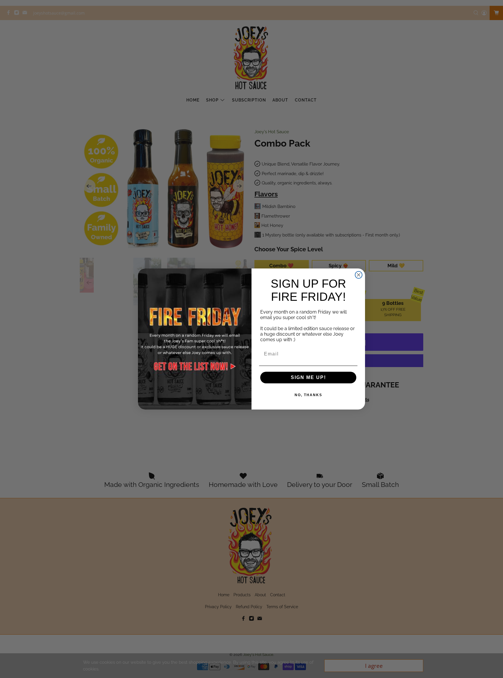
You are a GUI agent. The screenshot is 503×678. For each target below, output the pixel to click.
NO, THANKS (308, 395)
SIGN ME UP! (308, 377)
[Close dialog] (358, 274)
